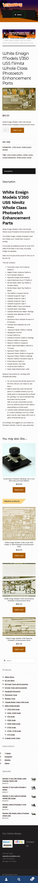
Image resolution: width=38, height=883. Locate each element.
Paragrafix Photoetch (12, 691)
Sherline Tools (10, 699)
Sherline (7, 760)
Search (19, 879)
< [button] (4, 33)
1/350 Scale (16, 147)
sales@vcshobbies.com (11, 856)
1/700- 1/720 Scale (14, 731)
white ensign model (24, 157)
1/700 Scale (11, 727)
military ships (28, 155)
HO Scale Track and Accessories (16, 684)
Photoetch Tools (11, 695)
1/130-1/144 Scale (13, 709)
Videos (7, 763)
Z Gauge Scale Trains (12, 738)
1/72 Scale (11, 735)
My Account (6, 879)
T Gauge (8, 753)
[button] (32, 91)
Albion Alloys (9, 677)
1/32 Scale (11, 717)
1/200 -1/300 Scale (14, 713)
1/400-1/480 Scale (13, 724)
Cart (29, 877)
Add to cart (17, 130)
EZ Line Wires (9, 681)
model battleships (9, 157)
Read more (19, 490)
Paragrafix (8, 757)
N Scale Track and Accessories (16, 688)
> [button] (33, 33)
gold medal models (14, 155)
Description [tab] (8, 171)
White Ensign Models (12, 706)
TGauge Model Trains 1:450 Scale (17, 702)
